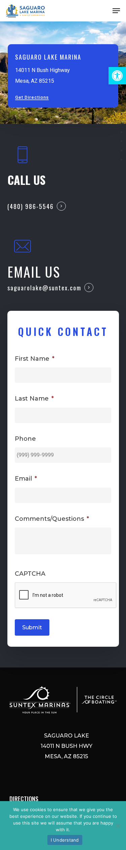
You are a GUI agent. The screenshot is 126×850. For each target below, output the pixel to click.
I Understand (65, 840)
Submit (32, 627)
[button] (117, 75)
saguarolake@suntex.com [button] (44, 287)
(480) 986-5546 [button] (30, 206)
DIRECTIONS (23, 798)
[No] (117, 825)
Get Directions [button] (32, 97)
